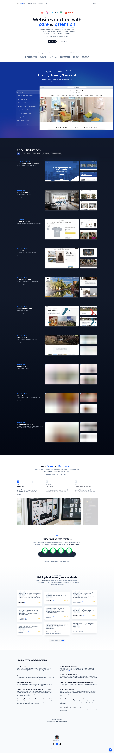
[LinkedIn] (57, 744)
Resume (94, 3)
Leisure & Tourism (26, 153)
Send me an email (51, 721)
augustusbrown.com (21, 197)
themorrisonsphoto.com (22, 431)
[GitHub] (60, 744)
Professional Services (56, 153)
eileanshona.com (21, 342)
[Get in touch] (110, 749)
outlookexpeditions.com (22, 313)
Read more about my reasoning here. (77, 670)
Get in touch (51, 41)
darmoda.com (20, 255)
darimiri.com (20, 400)
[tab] (28, 92)
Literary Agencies (32, 3)
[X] (54, 744)
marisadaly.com (21, 371)
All (19, 153)
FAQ (46, 3)
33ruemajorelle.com (21, 226)
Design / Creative (36, 153)
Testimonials (40, 3)
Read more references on (56, 640)
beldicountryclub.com (22, 284)
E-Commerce (46, 153)
